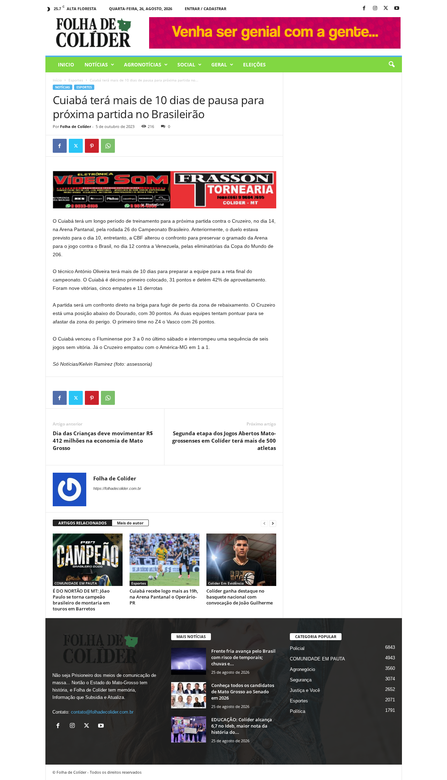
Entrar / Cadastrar (205, 8)
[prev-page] (264, 523)
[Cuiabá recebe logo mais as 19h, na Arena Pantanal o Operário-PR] (164, 560)
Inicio (66, 64)
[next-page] (272, 523)
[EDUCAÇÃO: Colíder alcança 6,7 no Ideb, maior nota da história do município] (188, 729)
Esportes (75, 80)
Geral (219, 64)
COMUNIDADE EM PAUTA (75, 583)
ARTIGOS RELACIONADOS (82, 522)
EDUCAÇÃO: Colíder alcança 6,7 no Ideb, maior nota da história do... (241, 725)
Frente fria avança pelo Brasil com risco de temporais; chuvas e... (243, 657)
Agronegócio (302, 669)
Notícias (96, 64)
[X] (386, 8)
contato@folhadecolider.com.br (102, 712)
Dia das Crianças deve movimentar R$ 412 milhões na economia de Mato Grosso (103, 440)
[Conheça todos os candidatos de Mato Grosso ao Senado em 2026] (188, 695)
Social (186, 64)
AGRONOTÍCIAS (142, 64)
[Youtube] (397, 8)
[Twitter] (76, 146)
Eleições (254, 64)
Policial (297, 648)
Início (57, 80)
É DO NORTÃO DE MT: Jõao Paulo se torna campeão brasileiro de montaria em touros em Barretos (81, 600)
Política (297, 711)
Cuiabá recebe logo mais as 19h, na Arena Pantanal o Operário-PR (164, 597)
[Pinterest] (92, 146)
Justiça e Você (305, 690)
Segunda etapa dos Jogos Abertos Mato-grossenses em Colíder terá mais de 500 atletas (224, 440)
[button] (391, 64)
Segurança (301, 679)
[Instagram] (375, 8)
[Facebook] (364, 8)
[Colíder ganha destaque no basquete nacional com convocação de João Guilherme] (241, 560)
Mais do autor (130, 522)
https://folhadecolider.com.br (117, 488)
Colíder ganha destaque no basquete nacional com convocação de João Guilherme (239, 597)
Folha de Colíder (75, 126)
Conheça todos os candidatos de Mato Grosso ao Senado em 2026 (242, 691)
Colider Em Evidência (226, 583)
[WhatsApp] (108, 146)
